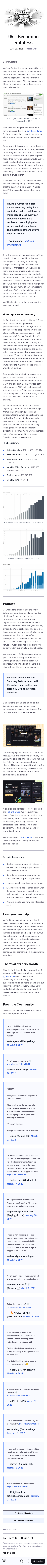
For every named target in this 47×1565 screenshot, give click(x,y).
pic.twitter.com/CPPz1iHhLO (18, 1395)
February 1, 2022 (16, 1433)
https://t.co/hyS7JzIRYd (28, 1424)
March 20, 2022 (15, 1373)
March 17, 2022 (15, 1183)
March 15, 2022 (15, 1260)
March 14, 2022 (15, 1467)
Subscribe (38, 1561)
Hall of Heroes (13, 812)
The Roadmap (25, 837)
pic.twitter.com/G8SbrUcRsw (19, 1307)
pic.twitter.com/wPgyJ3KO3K (19, 1064)
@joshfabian (9, 976)
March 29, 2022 (15, 1045)
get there (31, 131)
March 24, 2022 (31, 1316)
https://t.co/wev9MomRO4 (18, 1487)
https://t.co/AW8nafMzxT (17, 1174)
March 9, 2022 (28, 1288)
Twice (39, 131)
